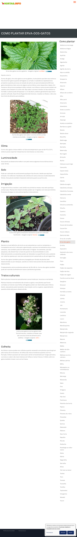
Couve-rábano (64, 232)
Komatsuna (64, 309)
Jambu (62, 298)
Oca (61, 386)
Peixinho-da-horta (66, 403)
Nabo (61, 383)
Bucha (62, 160)
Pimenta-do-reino (66, 414)
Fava (61, 261)
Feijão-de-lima (64, 271)
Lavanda (63, 312)
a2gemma (41, 137)
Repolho (62, 437)
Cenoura (63, 198)
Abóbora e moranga (66, 45)
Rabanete (63, 427)
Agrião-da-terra (65, 69)
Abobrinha (63, 52)
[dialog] (60, 529)
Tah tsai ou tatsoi (65, 470)
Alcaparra (63, 79)
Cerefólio (63, 201)
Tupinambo (63, 490)
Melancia (63, 342)
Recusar (63, 532)
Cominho (63, 215)
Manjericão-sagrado (67, 332)
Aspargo (63, 120)
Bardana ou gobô (65, 126)
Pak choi (63, 397)
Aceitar (70, 532)
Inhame (62, 295)
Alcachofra (63, 76)
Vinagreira (63, 494)
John (37, 338)
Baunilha (63, 137)
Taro (61, 477)
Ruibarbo (63, 444)
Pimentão (63, 417)
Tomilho (62, 487)
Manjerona (63, 336)
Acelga (62, 59)
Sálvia (62, 456)
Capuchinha (64, 174)
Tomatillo (63, 484)
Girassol (63, 285)
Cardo (62, 177)
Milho (62, 364)
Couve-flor (63, 228)
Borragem (63, 154)
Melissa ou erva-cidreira (65, 356)
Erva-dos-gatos (65, 242)
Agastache (63, 62)
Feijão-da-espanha (66, 268)
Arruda (62, 116)
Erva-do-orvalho (65, 239)
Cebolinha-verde (65, 194)
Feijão (62, 264)
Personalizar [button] (49, 532)
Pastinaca (63, 400)
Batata (62, 130)
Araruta (62, 113)
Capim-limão (64, 171)
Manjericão (64, 329)
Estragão (63, 258)
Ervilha (62, 245)
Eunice (35, 235)
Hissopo (62, 288)
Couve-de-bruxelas (66, 225)
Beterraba (63, 150)
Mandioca (63, 322)
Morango (63, 376)
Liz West (42, 71)
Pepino (62, 407)
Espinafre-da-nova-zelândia (66, 253)
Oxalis (62, 393)
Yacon (62, 501)
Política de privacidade (9, 530)
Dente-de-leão (64, 235)
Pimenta (62, 410)
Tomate (62, 480)
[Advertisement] (38, 17)
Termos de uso (22, 530)
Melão (62, 346)
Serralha (63, 463)
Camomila (63, 167)
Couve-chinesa (65, 222)
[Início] (11, 3)
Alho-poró (63, 99)
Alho (61, 96)
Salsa (62, 453)
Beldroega (63, 140)
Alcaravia (63, 82)
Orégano (63, 390)
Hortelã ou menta (65, 292)
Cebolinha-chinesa (66, 188)
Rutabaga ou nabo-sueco (66, 449)
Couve (62, 218)
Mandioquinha (65, 325)
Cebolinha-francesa (66, 191)
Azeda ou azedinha (66, 123)
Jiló (61, 305)
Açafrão (62, 55)
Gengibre (63, 281)
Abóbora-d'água (65, 48)
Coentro (62, 211)
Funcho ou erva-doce (67, 278)
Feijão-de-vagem (65, 275)
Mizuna (62, 373)
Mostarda (63, 380)
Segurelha (63, 460)
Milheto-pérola (65, 360)
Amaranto (63, 103)
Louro (62, 319)
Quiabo (62, 420)
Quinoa (62, 424)
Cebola (62, 181)
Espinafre (63, 249)
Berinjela (63, 143)
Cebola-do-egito (65, 184)
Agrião (62, 65)
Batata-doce (64, 133)
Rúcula (62, 441)
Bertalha (63, 147)
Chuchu (62, 208)
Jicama (62, 302)
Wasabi (62, 497)
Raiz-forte (63, 434)
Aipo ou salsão (65, 72)
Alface (62, 89)
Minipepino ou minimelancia (64, 368)
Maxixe (62, 339)
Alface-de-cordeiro (66, 93)
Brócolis (63, 157)
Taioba (62, 473)
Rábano (62, 430)
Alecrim (62, 86)
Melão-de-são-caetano (65, 350)
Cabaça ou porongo (66, 164)
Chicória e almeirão (66, 205)
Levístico (63, 315)
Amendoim (63, 106)
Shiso (62, 467)
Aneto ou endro (65, 110)
